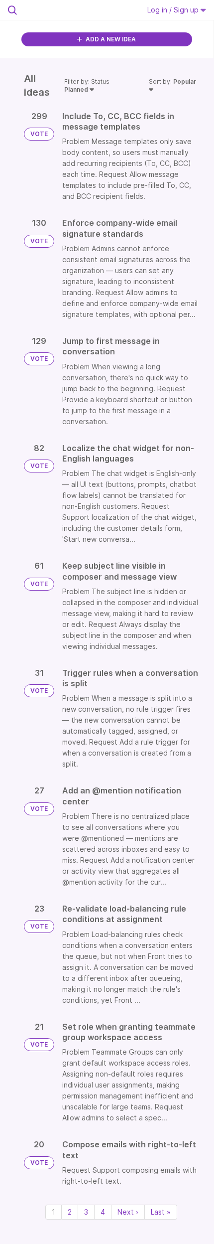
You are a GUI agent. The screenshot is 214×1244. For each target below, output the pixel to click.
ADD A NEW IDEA (110, 39)
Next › (127, 1212)
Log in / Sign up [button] (174, 9)
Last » (161, 1212)
